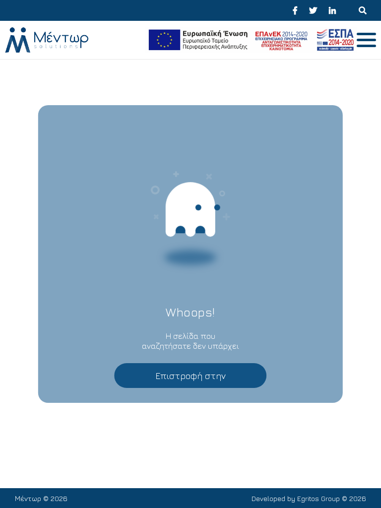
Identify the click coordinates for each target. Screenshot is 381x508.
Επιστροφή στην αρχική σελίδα (190, 379)
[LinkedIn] (332, 10)
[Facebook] (295, 10)
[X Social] (313, 10)
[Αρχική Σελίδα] (72, 40)
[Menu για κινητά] (363, 10)
